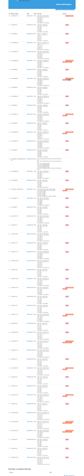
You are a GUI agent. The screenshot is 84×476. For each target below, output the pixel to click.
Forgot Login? (71, 9)
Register (63, 9)
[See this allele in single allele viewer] (63, 15)
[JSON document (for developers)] (64, 15)
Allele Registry (58, 9)
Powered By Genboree (70, 475)
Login (67, 9)
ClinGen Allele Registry (63, 4)
